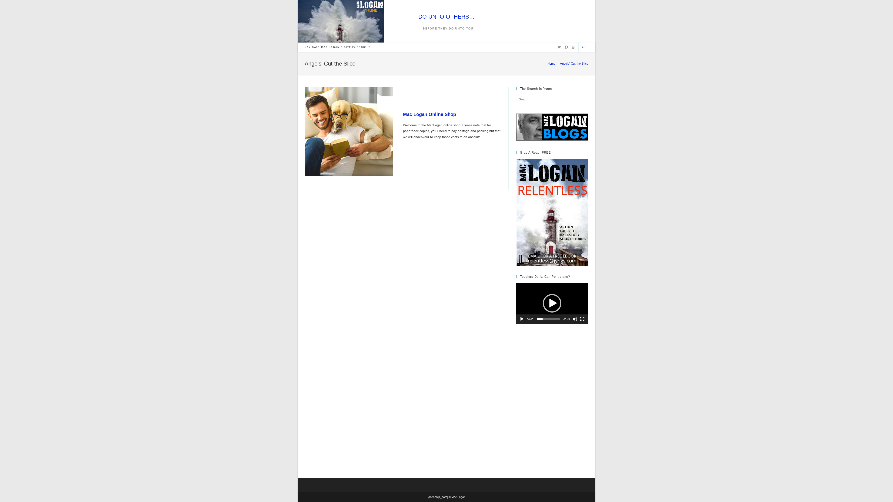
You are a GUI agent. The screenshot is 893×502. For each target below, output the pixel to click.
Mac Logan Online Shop (429, 114)
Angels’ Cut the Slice (574, 63)
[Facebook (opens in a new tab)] (566, 47)
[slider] (548, 319)
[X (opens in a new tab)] (559, 47)
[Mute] (575, 319)
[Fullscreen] (582, 319)
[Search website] (583, 47)
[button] (552, 303)
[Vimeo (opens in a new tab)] (573, 47)
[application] (552, 303)
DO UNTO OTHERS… (446, 16)
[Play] (522, 319)
